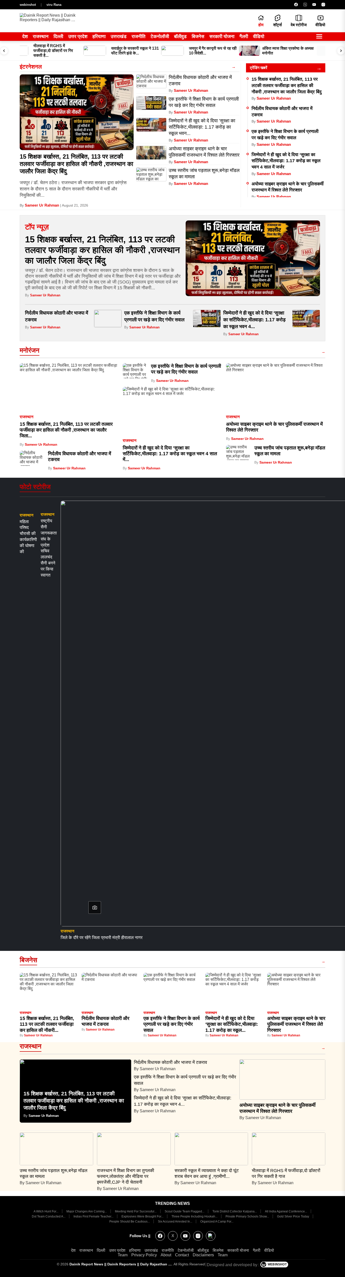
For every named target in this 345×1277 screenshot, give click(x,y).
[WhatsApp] (210, 1236)
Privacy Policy (144, 1255)
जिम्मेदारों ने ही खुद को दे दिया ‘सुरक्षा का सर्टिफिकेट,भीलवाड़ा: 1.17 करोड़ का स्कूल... (231, 1024)
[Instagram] (323, 5)
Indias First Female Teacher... (93, 1216)
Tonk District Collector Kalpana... (235, 1211)
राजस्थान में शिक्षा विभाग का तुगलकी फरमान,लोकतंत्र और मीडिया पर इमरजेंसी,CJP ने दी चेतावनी (125, 1176)
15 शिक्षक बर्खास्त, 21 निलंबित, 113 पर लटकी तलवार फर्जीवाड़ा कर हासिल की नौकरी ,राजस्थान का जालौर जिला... (66, 429)
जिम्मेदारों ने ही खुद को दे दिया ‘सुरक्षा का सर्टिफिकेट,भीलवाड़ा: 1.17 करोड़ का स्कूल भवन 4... (254, 319)
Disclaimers (203, 1255)
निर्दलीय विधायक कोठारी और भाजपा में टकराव (171, 1062)
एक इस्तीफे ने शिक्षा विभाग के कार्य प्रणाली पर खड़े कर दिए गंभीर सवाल (171, 1024)
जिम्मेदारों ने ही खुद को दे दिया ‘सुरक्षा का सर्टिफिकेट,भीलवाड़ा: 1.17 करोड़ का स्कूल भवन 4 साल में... (170, 453)
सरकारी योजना (221, 36)
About (166, 1255)
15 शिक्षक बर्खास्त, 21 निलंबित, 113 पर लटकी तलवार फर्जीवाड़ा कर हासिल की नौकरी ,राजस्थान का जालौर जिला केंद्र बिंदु (76, 164)
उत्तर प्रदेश (77, 36)
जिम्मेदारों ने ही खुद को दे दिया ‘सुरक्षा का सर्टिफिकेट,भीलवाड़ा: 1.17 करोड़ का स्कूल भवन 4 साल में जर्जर (286, 160)
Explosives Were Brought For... (142, 1216)
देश (25, 36)
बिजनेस (198, 36)
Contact (182, 1255)
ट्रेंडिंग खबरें (258, 68)
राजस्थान (40, 36)
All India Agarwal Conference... (286, 1211)
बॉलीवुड (180, 36)
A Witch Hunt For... (46, 1211)
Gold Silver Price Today (293, 1216)
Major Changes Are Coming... (87, 1211)
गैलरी (243, 36)
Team (123, 1255)
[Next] (341, 51)
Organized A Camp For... (216, 1221)
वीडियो (258, 36)
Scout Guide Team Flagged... (185, 1211)
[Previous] (4, 51)
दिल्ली (58, 36)
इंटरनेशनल (31, 67)
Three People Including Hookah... (194, 1216)
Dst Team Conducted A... (49, 1216)
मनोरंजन (29, 350)
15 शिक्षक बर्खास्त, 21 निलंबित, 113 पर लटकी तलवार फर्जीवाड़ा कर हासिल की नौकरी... (47, 1024)
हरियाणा (99, 36)
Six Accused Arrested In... (175, 1221)
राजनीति (138, 36)
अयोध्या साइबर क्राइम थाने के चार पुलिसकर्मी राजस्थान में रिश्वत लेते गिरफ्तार (296, 1024)
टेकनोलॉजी (160, 36)
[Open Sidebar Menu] (319, 37)
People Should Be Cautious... (130, 1221)
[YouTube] (314, 5)
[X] (305, 5)
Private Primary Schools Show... (248, 1216)
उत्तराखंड (119, 36)
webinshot (28, 5)
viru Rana (53, 5)
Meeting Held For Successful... (136, 1211)
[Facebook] (296, 5)
